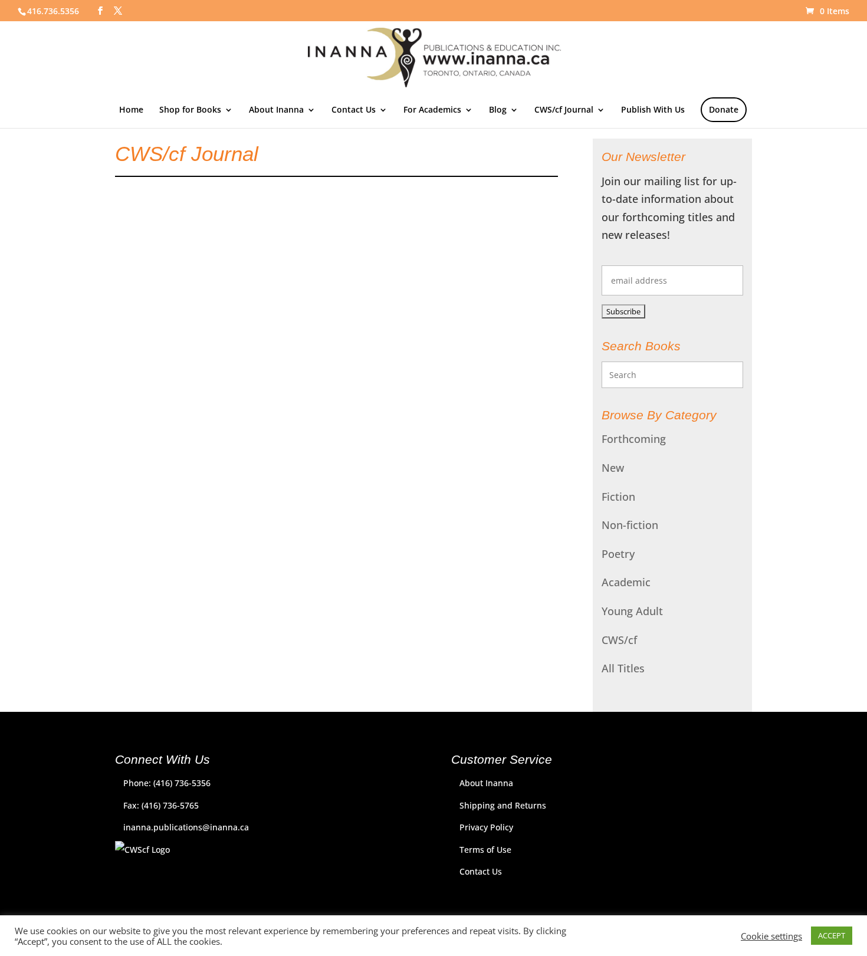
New (613, 468)
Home (131, 110)
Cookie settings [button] (771, 936)
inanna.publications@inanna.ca (186, 827)
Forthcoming (634, 439)
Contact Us (353, 110)
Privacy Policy (486, 827)
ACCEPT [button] (831, 935)
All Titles (623, 668)
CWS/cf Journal (563, 110)
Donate (723, 109)
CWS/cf (619, 640)
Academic (626, 582)
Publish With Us (653, 110)
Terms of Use (485, 849)
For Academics (432, 110)
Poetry (618, 554)
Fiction (618, 497)
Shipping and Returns (502, 805)
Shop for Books (190, 110)
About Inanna (276, 110)
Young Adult (632, 611)
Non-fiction (630, 525)
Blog (498, 110)
